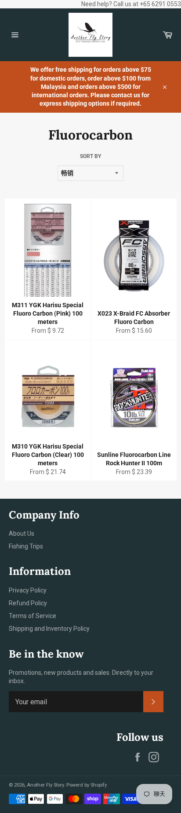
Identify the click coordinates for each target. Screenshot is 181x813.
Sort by (90, 156)
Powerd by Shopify (86, 785)
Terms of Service (32, 615)
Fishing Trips (26, 546)
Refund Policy (28, 603)
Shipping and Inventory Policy (49, 628)
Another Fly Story (45, 785)
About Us (21, 533)
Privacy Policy (28, 590)
